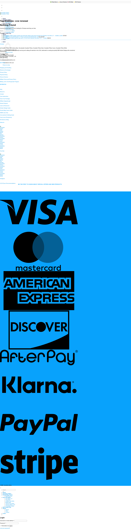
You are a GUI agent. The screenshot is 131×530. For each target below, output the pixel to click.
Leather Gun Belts (9, 27)
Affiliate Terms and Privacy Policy (8, 79)
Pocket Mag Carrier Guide (6, 110)
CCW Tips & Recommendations (7, 183)
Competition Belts (9, 32)
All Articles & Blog (4, 119)
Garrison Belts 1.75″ (10, 504)
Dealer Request (4, 103)
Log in (11, 525)
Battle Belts (8, 502)
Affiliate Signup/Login (5, 101)
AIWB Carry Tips (4, 112)
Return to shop (9, 52)
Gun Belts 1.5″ (8, 498)
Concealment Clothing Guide (7, 115)
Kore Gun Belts (7, 23)
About (4, 34)
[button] (4, 41)
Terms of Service (4, 77)
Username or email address (7, 520)
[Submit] (0, 32)
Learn (4, 39)
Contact (2, 94)
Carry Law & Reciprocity (6, 117)
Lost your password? (5, 528)
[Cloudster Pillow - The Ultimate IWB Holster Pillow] (4, 13)
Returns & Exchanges (5, 70)
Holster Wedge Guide (5, 108)
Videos (7, 509)
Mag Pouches (8, 22)
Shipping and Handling (5, 67)
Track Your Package (5, 98)
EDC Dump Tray (7, 33)
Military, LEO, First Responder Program (9, 81)
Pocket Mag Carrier (8, 495)
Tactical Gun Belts (9, 29)
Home (4, 18)
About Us (2, 91)
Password (3, 523)
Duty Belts (7, 499)
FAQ (1, 89)
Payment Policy (4, 74)
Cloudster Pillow (7, 493)
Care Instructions (4, 96)
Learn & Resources (4, 105)
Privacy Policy (3, 72)
